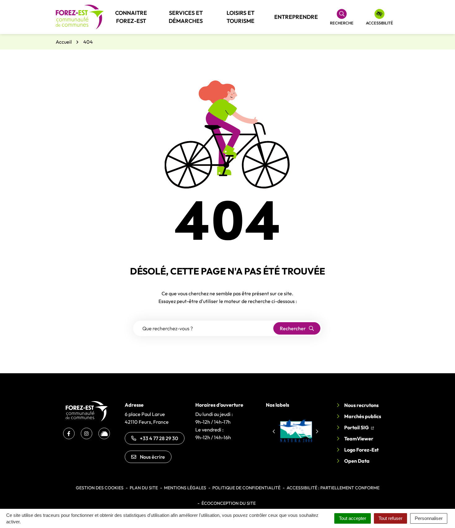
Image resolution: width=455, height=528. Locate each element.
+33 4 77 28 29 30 (159, 438)
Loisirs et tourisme (240, 16)
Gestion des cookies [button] (100, 488)
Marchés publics (362, 416)
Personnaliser (429, 518)
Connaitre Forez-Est (131, 16)
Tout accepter (352, 518)
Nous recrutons (361, 405)
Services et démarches (186, 16)
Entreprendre (296, 16)
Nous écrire (152, 457)
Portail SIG (359, 427)
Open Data (357, 461)
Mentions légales (185, 488)
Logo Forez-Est (361, 450)
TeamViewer (358, 438)
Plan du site (144, 488)
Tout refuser (390, 518)
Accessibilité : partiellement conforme (333, 488)
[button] (273, 431)
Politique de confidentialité (246, 488)
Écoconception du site (229, 503)
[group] (295, 430)
